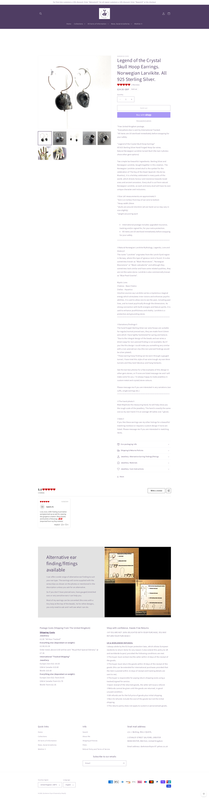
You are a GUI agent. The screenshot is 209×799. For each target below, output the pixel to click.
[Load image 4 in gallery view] (89, 138)
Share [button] (122, 476)
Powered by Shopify (60, 793)
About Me (86, 736)
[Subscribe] (123, 763)
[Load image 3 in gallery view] (74, 138)
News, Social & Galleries (47, 745)
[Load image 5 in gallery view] (104, 138)
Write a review (156, 491)
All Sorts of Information (47, 741)
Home (40, 732)
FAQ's (85, 745)
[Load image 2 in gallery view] (60, 138)
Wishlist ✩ (42, 749)
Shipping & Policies (90, 741)
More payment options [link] (143, 121)
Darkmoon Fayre (48, 793)
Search (85, 732)
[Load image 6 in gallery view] (45, 153)
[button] (40, 13)
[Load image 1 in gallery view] (45, 138)
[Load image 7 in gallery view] (60, 153)
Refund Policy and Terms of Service (96, 749)
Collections (42, 736)
